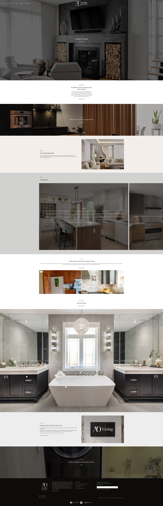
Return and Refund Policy (113, 497)
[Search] (158, 3)
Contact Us (122, 497)
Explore (81, 464)
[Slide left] (120, 179)
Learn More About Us (55, 490)
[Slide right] (123, 179)
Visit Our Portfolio (81, 267)
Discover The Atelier (81, 122)
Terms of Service (101, 497)
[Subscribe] (117, 487)
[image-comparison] (81, 282)
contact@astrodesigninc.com (80, 485)
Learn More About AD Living (44, 435)
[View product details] (53, 345)
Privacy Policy (107, 489)
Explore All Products (81, 305)
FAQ (119, 497)
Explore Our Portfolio (81, 41)
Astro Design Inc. (44, 497)
